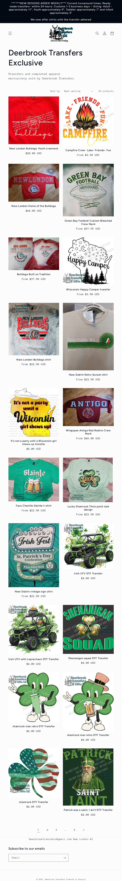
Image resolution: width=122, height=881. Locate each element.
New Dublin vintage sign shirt (34, 591)
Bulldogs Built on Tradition (34, 274)
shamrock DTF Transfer (33, 802)
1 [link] (38, 829)
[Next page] (83, 829)
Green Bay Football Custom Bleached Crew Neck (88, 222)
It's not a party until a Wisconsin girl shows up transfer (34, 442)
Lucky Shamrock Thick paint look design (88, 508)
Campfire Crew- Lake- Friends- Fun (88, 150)
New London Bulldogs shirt (33, 359)
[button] (10, 33)
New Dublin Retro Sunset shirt (88, 374)
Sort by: (55, 91)
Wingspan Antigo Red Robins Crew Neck (88, 432)
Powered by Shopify (76, 879)
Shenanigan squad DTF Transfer (88, 658)
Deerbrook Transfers (55, 879)
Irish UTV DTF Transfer (88, 573)
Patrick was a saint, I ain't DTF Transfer (88, 809)
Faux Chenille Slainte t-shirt (33, 505)
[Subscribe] (64, 858)
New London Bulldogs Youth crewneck (33, 148)
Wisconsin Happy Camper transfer (88, 289)
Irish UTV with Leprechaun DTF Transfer (33, 659)
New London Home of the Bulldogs (33, 205)
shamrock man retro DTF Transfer (34, 726)
